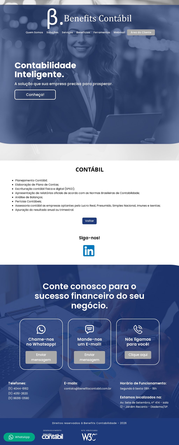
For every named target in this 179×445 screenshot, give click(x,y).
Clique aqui (137, 354)
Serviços (67, 32)
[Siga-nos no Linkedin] (88, 252)
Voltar (89, 221)
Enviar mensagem (41, 357)
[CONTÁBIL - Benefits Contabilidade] (89, 18)
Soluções (52, 32)
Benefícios (83, 32)
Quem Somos (34, 32)
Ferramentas (102, 32)
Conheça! (35, 94)
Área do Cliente (141, 32)
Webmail (119, 32)
